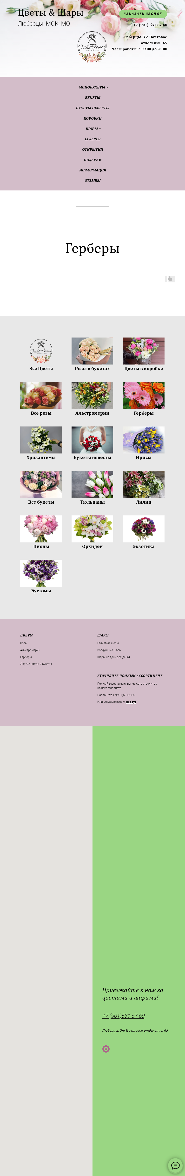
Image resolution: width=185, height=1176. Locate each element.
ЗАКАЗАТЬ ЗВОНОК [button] (143, 14)
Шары (92, 128)
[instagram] (106, 1049)
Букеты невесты (92, 108)
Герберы (26, 657)
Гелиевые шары (108, 643)
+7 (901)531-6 (118, 1016)
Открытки (92, 149)
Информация (92, 170)
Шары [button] (103, 635)
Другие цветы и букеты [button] (36, 664)
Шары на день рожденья (113, 657)
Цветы (26, 635)
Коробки (92, 118)
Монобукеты (92, 87)
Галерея (92, 139)
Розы (23, 643)
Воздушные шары (109, 650)
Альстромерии (30, 650)
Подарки (92, 159)
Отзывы (92, 180)
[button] (131, 702)
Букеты (92, 97)
